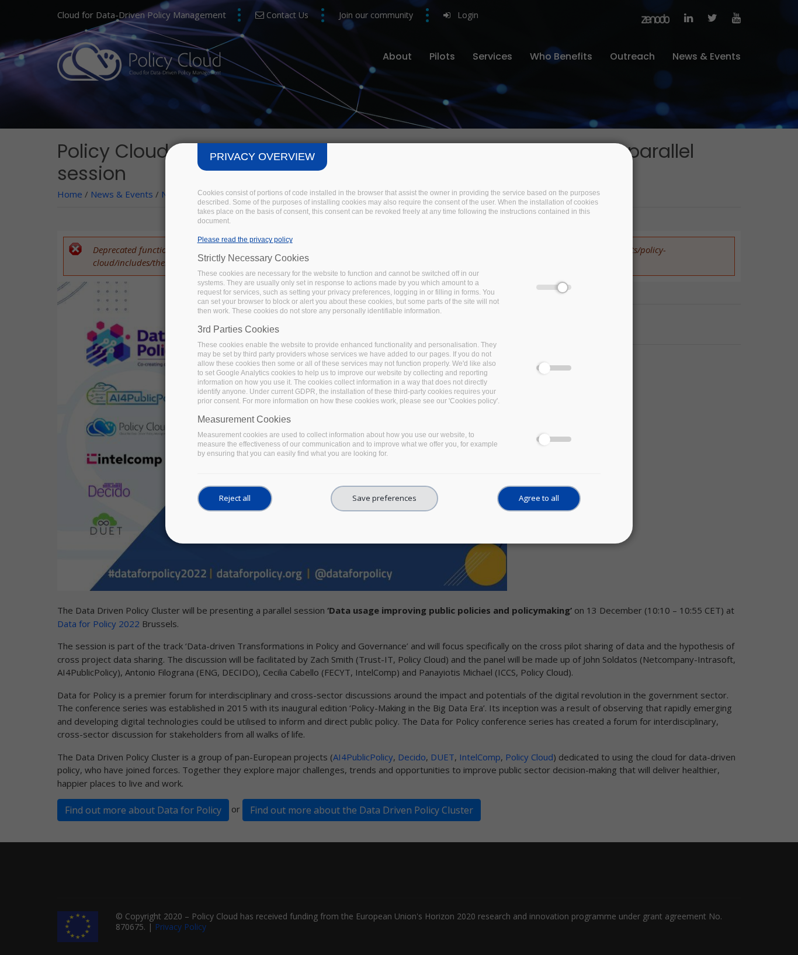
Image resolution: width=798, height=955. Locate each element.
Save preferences (384, 498)
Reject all (235, 498)
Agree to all (539, 498)
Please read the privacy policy (245, 240)
